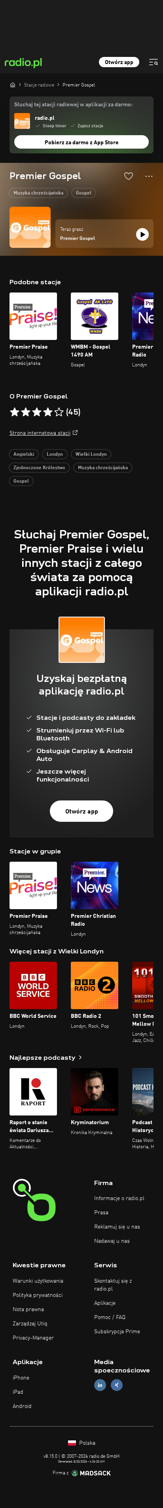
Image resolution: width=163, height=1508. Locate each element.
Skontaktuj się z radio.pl (113, 1285)
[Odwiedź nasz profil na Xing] (117, 1385)
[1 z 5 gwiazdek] (14, 412)
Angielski (23, 454)
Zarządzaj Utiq (30, 1324)
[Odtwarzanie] (142, 234)
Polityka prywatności (38, 1295)
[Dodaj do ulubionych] (128, 176)
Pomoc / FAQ (109, 1317)
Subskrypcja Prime (117, 1331)
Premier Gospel (77, 238)
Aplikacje (105, 1303)
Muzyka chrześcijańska (38, 193)
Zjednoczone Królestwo (39, 468)
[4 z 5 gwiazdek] (47, 412)
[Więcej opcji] (149, 176)
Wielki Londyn (91, 454)
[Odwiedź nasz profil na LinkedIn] (100, 1385)
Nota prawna (28, 1309)
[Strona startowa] (12, 84)
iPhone (21, 1378)
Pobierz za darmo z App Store (82, 142)
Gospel (83, 193)
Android (22, 1406)
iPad (18, 1392)
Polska (86, 1443)
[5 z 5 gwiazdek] (58, 412)
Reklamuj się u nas (117, 1227)
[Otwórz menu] (153, 62)
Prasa (101, 1212)
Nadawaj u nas (112, 1241)
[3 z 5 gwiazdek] (36, 412)
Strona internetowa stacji (39, 433)
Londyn (55, 454)
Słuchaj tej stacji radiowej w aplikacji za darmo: (73, 105)
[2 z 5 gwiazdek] (25, 412)
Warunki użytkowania (38, 1281)
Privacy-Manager (33, 1338)
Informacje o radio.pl (119, 1198)
